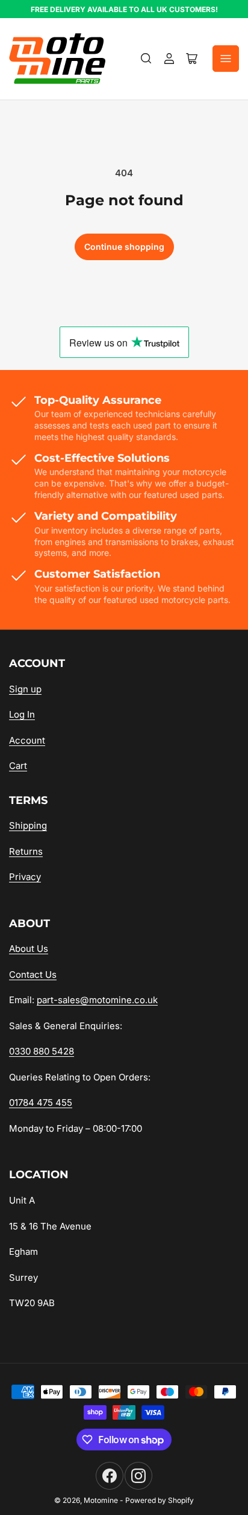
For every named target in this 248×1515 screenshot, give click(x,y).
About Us (28, 948)
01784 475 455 (40, 1102)
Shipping (28, 825)
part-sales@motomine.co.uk (97, 1000)
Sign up (25, 689)
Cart (18, 765)
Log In (22, 714)
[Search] (146, 58)
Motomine (101, 1500)
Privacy (25, 876)
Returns (26, 851)
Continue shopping (124, 246)
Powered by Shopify (159, 1500)
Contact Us (33, 974)
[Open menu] (225, 58)
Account (27, 740)
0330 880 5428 (41, 1051)
